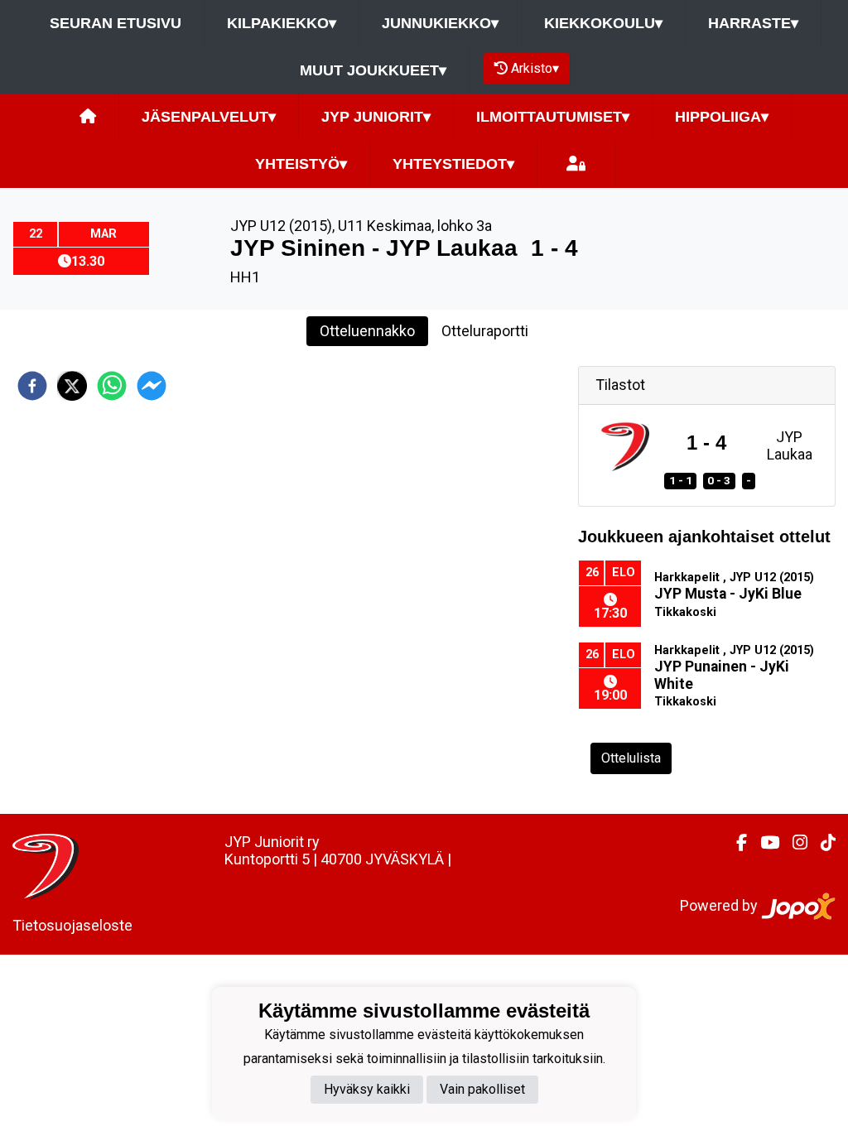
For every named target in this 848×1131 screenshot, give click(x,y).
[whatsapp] (112, 386)
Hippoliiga (721, 116)
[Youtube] (763, 843)
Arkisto (535, 68)
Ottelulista (631, 758)
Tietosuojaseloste (72, 925)
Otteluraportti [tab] (484, 330)
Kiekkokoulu (603, 23)
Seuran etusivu (115, 23)
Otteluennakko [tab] (367, 330)
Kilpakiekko (281, 23)
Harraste (753, 23)
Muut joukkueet (373, 70)
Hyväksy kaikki (367, 1089)
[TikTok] (821, 843)
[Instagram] (793, 843)
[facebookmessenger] (151, 386)
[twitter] (72, 386)
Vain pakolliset (482, 1089)
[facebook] (32, 386)
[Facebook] (735, 843)
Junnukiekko (440, 23)
